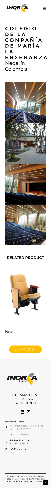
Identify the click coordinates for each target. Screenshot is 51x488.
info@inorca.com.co (20, 449)
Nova (10, 332)
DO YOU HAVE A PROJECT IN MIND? (24, 349)
